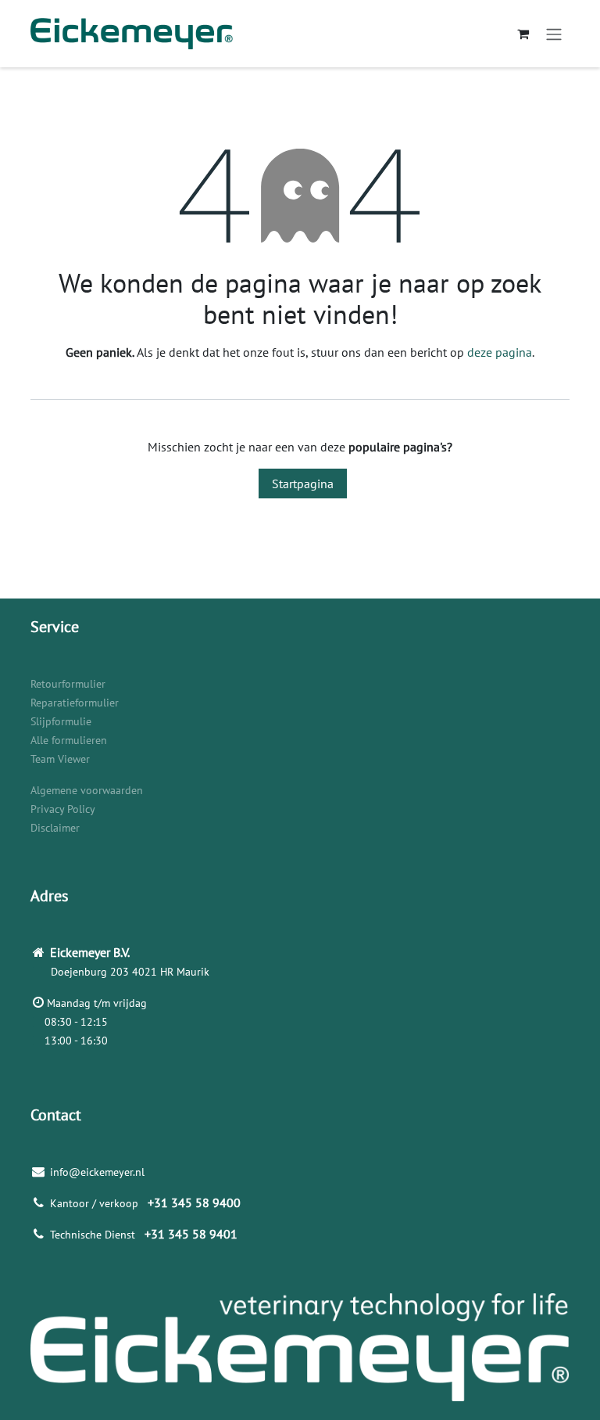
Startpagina (303, 483)
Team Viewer (60, 759)
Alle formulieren (68, 740)
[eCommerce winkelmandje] (522, 33)
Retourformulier (67, 684)
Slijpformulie (60, 721)
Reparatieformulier (74, 703)
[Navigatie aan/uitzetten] (554, 33)
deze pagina (499, 352)
